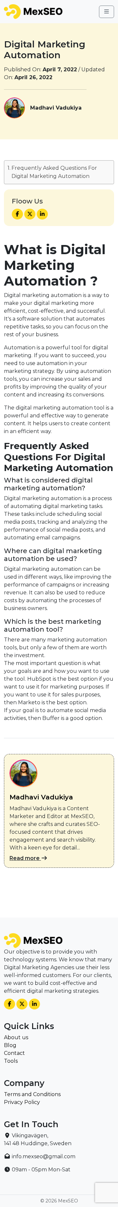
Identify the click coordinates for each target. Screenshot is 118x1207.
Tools (11, 1061)
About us (16, 1037)
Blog (10, 1045)
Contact (14, 1053)
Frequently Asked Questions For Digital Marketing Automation (54, 172)
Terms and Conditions (32, 1094)
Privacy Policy (22, 1102)
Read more (25, 858)
